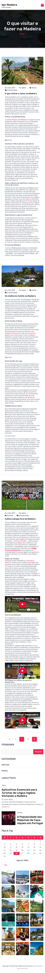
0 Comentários (12, 90)
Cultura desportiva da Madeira (20, 519)
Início (22, 34)
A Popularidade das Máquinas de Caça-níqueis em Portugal (30, 793)
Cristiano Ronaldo (20, 541)
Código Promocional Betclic (21, 549)
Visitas (34, 88)
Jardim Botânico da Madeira (16, 120)
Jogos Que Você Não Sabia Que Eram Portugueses (21, 821)
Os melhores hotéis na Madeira (20, 296)
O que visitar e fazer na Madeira (21, 93)
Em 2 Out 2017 (10, 88)
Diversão (10, 516)
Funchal (29, 201)
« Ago (5, 865)
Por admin (22, 88)
